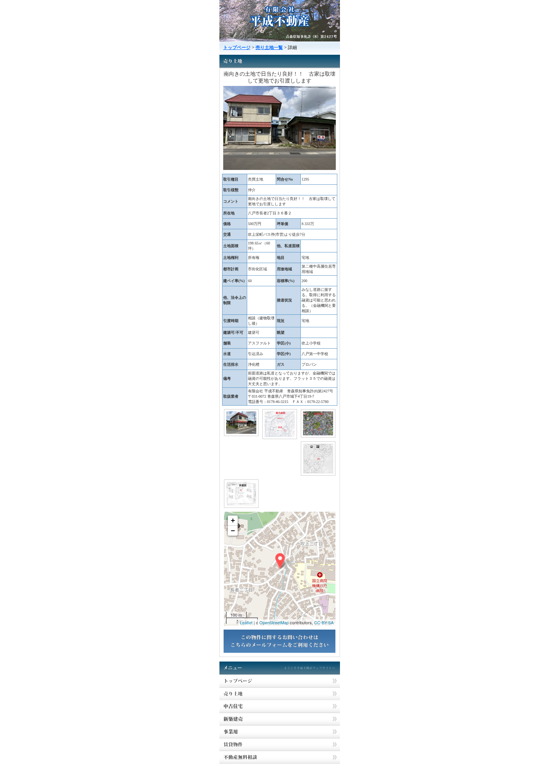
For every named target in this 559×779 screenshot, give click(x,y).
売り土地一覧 (269, 47)
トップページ (237, 47)
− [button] (233, 531)
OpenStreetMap (274, 622)
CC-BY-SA (323, 622)
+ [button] (233, 520)
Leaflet (246, 622)
